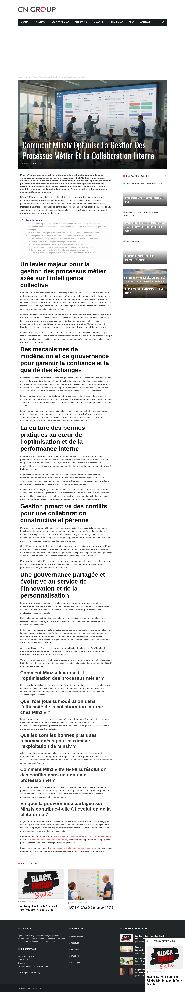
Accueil (25, 22)
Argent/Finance (60, 22)
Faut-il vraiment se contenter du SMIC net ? (144, 291)
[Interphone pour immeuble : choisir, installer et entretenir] (126, 971)
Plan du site (23, 960)
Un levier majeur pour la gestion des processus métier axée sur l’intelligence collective (64, 224)
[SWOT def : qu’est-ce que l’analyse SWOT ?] (91, 884)
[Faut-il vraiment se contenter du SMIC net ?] (145, 283)
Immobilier (99, 22)
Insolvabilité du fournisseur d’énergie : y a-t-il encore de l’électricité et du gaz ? (144, 227)
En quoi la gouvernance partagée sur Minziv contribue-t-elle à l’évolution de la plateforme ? (62, 253)
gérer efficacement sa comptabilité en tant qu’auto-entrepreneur (82, 836)
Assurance (117, 22)
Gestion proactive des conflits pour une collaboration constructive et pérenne (60, 236)
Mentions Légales (26, 956)
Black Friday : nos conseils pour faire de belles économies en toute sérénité (164, 980)
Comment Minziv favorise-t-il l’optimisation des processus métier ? (54, 242)
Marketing (81, 22)
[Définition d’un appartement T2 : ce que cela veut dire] (126, 949)
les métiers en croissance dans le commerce (47, 839)
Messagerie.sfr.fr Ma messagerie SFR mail (144, 199)
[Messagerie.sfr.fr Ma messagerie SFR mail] (145, 194)
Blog (131, 22)
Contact (145, 22)
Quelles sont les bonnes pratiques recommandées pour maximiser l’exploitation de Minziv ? (62, 247)
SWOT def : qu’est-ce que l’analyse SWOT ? (90, 907)
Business (41, 22)
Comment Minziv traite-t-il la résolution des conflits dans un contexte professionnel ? (60, 250)
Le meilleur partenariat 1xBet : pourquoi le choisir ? (140, 258)
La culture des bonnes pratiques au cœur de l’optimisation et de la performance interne (64, 233)
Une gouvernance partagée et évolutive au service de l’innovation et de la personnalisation (66, 239)
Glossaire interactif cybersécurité (33, 966)
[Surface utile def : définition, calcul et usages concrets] (126, 961)
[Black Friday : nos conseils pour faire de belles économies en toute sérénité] (165, 957)
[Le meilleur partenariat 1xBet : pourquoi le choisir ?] (145, 252)
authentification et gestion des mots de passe (69, 848)
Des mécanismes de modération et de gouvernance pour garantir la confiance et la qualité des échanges (67, 228)
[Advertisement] (92, 46)
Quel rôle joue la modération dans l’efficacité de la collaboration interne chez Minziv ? (60, 244)
